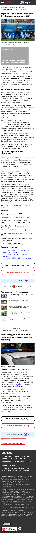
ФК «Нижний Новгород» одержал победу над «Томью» (16, 251)
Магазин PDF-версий (18, 458)
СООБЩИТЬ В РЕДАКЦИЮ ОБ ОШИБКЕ (15, 471)
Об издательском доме (10, 456)
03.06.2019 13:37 (6, 7)
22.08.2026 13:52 (6, 328)
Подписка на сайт (8, 465)
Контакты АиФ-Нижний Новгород (15, 468)
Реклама (4, 458)
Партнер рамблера (17, 524)
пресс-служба (15, 384)
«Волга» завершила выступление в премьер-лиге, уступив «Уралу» (19, 307)
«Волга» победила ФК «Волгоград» (18, 258)
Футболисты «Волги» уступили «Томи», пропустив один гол (20, 312)
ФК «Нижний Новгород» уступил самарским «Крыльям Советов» (18, 301)
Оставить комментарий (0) (18, 272)
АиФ (18, 366)
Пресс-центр (27, 456)
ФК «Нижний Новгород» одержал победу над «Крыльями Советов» (21, 295)
